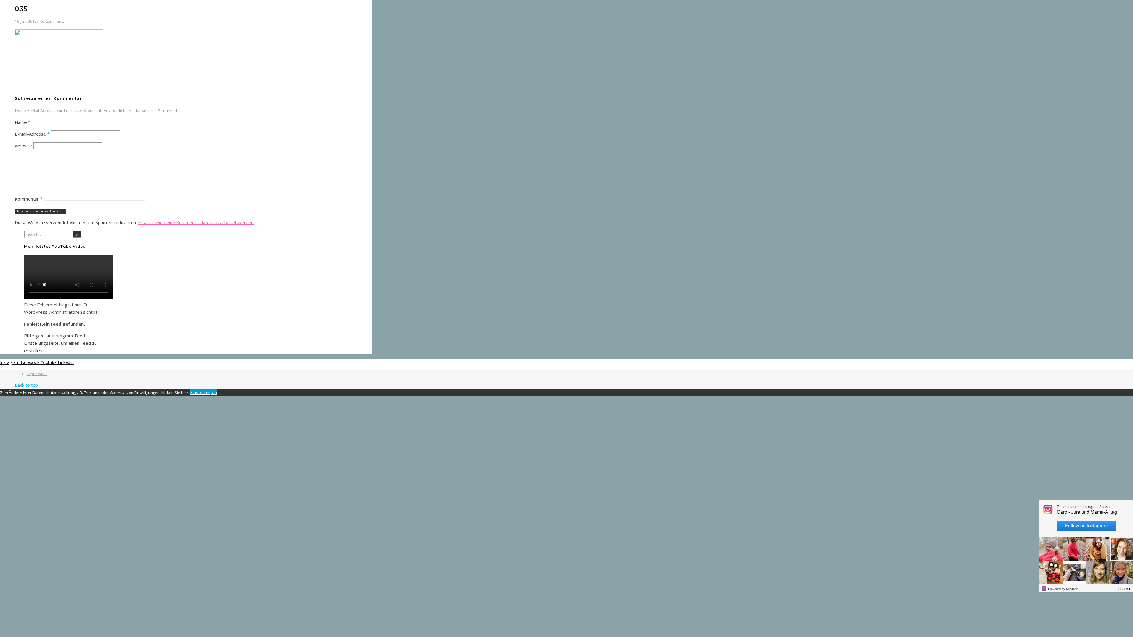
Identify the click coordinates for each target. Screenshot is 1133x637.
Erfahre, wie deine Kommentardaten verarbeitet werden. (196, 222)
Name (22, 122)
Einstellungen (203, 392)
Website (23, 146)
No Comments (52, 21)
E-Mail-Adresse (32, 134)
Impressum (37, 373)
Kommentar (28, 199)
